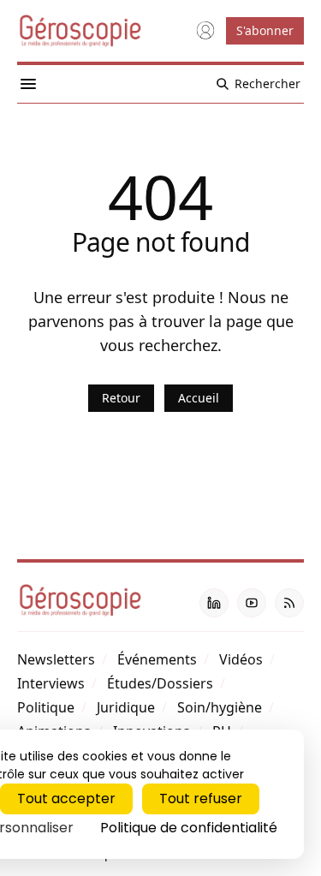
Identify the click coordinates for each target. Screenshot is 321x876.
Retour (121, 398)
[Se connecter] (205, 31)
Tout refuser (200, 798)
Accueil (198, 398)
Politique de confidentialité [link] (188, 827)
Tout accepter (66, 798)
